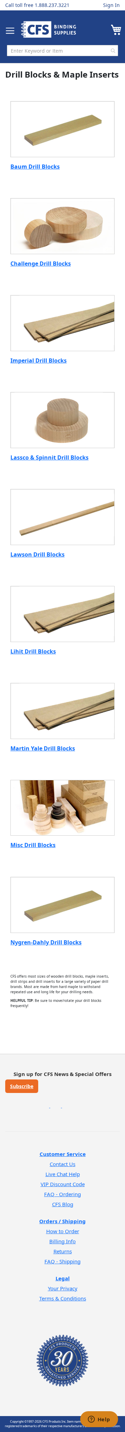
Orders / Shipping (62, 1221)
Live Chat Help (62, 1174)
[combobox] (62, 50)
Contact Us (62, 1163)
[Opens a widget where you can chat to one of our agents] (99, 1420)
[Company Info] (62, 1351)
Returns (62, 1251)
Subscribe (21, 1086)
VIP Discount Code (63, 1184)
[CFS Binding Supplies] (48, 29)
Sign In (111, 5)
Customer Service (63, 1153)
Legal (63, 1278)
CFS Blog (62, 1204)
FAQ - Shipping (62, 1261)
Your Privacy (62, 1288)
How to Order (62, 1231)
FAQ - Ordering (62, 1194)
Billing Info (62, 1241)
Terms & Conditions (62, 1298)
